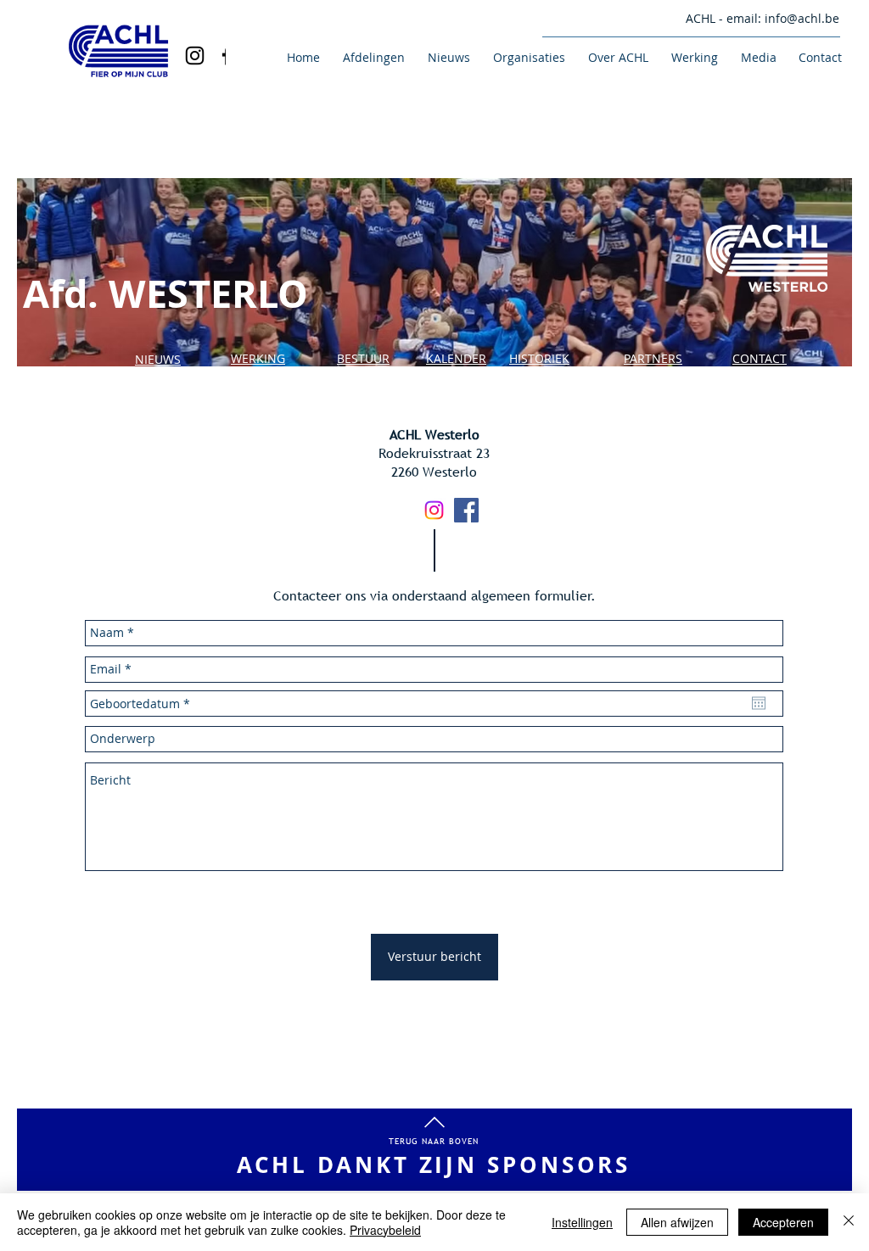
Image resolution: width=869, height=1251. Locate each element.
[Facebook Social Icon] (466, 510)
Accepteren (783, 1222)
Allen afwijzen (677, 1222)
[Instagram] (434, 510)
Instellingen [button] (582, 1222)
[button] (370, 57)
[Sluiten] (848, 1222)
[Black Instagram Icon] (194, 55)
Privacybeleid (385, 1229)
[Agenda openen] (758, 703)
